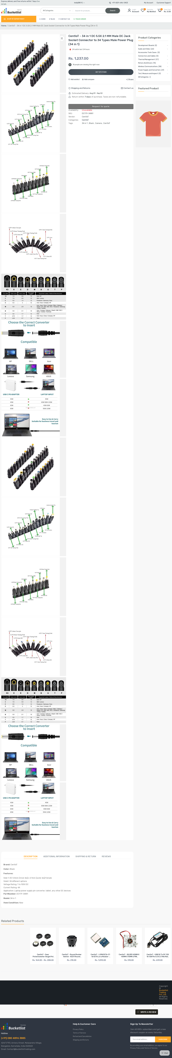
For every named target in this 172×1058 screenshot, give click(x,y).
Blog (53, 19)
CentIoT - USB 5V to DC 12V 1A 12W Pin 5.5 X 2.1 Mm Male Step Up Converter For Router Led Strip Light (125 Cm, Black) (129, 956)
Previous (7, 946)
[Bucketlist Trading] (11, 10)
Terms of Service (79, 1033)
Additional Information (56, 856)
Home (43, 19)
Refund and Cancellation (82, 1036)
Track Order (80, 19)
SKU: (70, 113)
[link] (24, 931)
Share (130, 79)
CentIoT (85, 120)
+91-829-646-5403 (120, 3)
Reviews (106, 856)
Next (165, 946)
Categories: (73, 120)
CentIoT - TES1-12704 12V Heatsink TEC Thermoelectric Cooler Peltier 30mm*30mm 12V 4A (157, 956)
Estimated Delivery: (80, 93)
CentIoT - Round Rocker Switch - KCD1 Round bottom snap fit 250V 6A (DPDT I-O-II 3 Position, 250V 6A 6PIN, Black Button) (43, 956)
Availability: (73, 110)
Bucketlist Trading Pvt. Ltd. (163, 992)
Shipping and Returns (81, 1040)
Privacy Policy (78, 1029)
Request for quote (101, 106)
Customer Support (164, 3)
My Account (148, 3)
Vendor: (71, 117)
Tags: (70, 123)
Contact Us (65, 19)
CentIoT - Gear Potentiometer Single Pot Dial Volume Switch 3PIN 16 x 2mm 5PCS (14, 956)
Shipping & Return (85, 856)
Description (30, 856)
